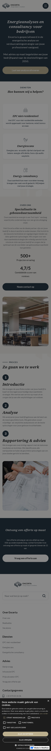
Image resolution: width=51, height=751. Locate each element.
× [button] (48, 701)
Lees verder (43, 714)
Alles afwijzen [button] (25, 740)
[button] (25, 745)
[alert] (25, 375)
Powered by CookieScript (25, 748)
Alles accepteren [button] (25, 734)
